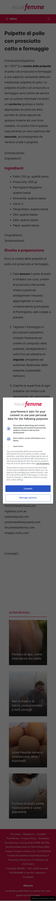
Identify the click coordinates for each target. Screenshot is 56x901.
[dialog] (28, 450)
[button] (28, 446)
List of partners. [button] (42, 463)
